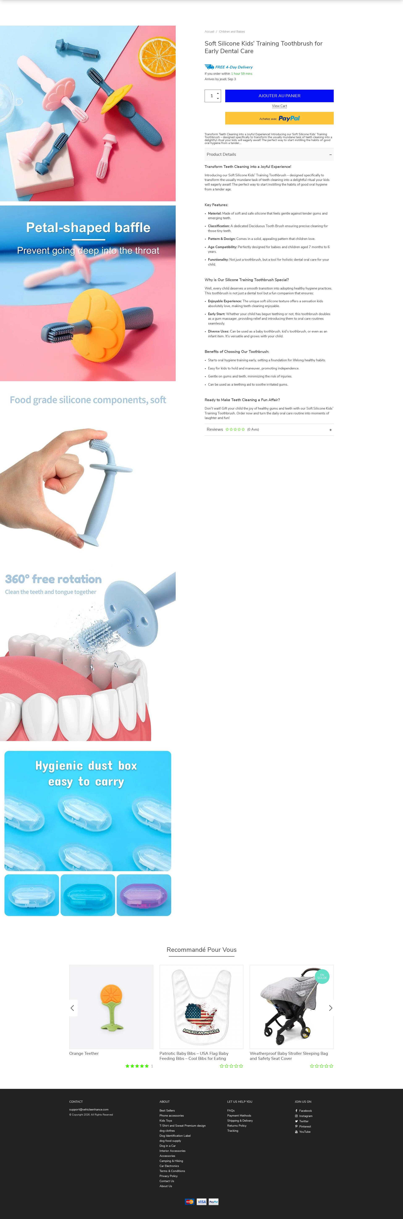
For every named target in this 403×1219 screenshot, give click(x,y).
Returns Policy (236, 1125)
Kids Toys (166, 1120)
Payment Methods (239, 1115)
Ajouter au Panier (280, 96)
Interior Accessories (173, 1151)
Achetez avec (268, 119)
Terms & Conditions (172, 1171)
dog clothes (167, 1130)
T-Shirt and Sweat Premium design (183, 1125)
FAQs (231, 1110)
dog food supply (170, 1140)
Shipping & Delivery (240, 1120)
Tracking (232, 1130)
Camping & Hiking (171, 1161)
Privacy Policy (169, 1176)
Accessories (167, 1156)
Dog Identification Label (175, 1135)
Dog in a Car (168, 1145)
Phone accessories (172, 1115)
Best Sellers (167, 1110)
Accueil (209, 31)
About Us (166, 1186)
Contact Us (167, 1181)
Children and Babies (232, 31)
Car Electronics (169, 1166)
